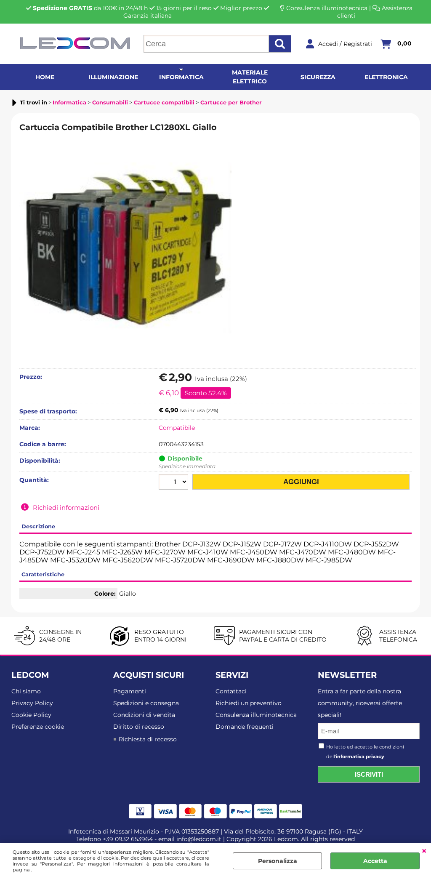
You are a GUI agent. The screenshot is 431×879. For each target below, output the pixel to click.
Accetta (375, 861)
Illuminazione (113, 77)
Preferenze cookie (37, 726)
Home (44, 77)
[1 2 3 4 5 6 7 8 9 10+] (174, 483)
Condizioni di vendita (144, 715)
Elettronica (386, 77)
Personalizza (277, 861)
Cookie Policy (31, 715)
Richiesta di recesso (148, 739)
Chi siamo (26, 691)
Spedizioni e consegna (146, 703)
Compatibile (177, 428)
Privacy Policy (32, 703)
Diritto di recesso (138, 726)
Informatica (181, 77)
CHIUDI (424, 851)
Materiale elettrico (250, 77)
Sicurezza (318, 77)
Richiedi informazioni (66, 507)
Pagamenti (129, 691)
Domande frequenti (245, 726)
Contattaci (231, 691)
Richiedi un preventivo (249, 703)
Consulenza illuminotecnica (326, 8)
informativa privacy (360, 756)
